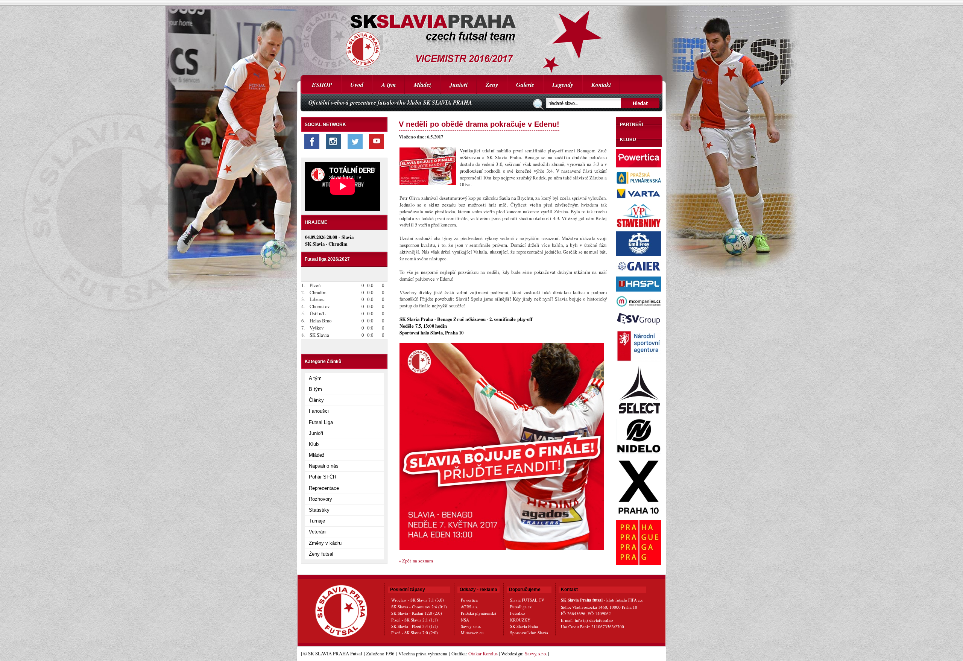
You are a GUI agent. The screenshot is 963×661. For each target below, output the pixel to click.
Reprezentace (324, 488)
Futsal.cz (517, 613)
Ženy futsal (321, 554)
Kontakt (601, 85)
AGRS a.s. (469, 606)
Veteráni (318, 532)
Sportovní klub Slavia (529, 632)
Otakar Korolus (483, 653)
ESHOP (322, 85)
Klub (314, 444)
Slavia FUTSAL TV (527, 600)
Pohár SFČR (322, 477)
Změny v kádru (325, 543)
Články (316, 400)
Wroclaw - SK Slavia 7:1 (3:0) (417, 600)
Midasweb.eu (472, 632)
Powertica (469, 600)
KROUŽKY (520, 620)
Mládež (422, 85)
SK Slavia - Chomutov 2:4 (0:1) (419, 606)
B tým (315, 389)
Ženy (492, 85)
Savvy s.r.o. (471, 626)
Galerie (525, 85)
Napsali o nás (324, 466)
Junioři (459, 85)
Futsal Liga (321, 422)
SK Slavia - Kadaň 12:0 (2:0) (416, 613)
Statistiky (319, 510)
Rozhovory (320, 499)
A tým (388, 85)
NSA (465, 620)
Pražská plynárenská (478, 613)
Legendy (562, 85)
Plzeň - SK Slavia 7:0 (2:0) (414, 632)
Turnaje (317, 521)
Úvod (356, 85)
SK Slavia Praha (524, 626)
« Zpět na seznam (416, 560)
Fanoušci (319, 411)
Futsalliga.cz (521, 606)
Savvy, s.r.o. (536, 653)
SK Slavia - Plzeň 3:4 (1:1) (414, 626)
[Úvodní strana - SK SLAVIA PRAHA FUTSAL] (481, 37)
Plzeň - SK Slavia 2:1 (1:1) (414, 620)
